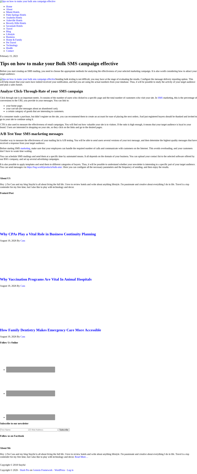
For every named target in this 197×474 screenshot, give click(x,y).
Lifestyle (10, 34)
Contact (10, 51)
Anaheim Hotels (14, 17)
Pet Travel (11, 42)
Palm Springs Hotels (16, 15)
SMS (160, 97)
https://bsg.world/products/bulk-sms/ (44, 167)
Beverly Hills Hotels (16, 23)
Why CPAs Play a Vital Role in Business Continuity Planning (48, 234)
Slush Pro (24, 470)
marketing (25, 148)
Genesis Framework (42, 470)
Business (10, 37)
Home (9, 6)
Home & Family (14, 39)
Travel (9, 28)
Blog (8, 31)
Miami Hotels (12, 12)
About (9, 9)
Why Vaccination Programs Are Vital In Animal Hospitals (46, 279)
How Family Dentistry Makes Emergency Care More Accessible (50, 330)
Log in (70, 470)
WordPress (59, 470)
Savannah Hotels (14, 26)
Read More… (81, 457)
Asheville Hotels (14, 20)
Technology (12, 45)
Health (9, 48)
